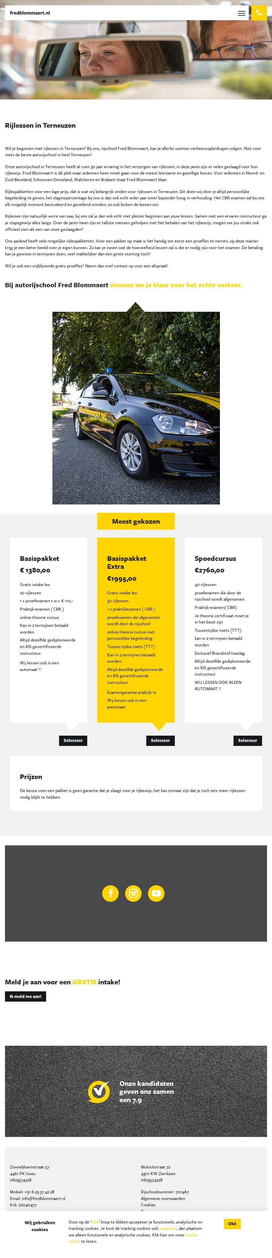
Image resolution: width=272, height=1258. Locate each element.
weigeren (168, 1228)
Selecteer (73, 740)
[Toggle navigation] (243, 12)
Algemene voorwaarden (163, 1198)
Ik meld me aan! (25, 996)
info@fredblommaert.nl (43, 1198)
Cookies (148, 1204)
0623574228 (21, 1179)
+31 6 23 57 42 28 (39, 1191)
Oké (95, 1222)
